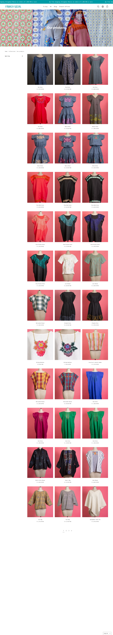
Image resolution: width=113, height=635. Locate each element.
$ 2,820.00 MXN (95, 482)
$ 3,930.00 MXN (40, 482)
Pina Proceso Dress (40, 244)
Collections (12, 51)
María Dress (67, 126)
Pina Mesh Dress (40, 205)
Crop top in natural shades (95, 362)
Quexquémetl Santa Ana (95, 519)
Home (6, 51)
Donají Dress (95, 126)
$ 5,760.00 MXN (67, 128)
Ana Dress (95, 87)
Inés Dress (95, 401)
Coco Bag (40, 519)
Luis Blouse (67, 283)
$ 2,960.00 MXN (67, 285)
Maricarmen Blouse (40, 323)
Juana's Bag (67, 480)
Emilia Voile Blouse (40, 480)
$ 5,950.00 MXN (40, 325)
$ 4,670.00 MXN (95, 521)
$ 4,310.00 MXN (40, 521)
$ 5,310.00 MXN (40, 89)
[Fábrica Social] (13, 6)
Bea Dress (40, 87)
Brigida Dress (67, 323)
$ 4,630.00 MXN (40, 207)
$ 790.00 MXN (40, 364)
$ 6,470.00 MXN (67, 325)
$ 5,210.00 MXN (95, 364)
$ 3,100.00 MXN (95, 403)
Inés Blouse (95, 480)
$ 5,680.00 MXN (95, 89)
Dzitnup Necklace (40, 362)
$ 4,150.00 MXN (40, 246)
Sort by (7, 56)
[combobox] (107, 633)
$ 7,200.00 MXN (95, 128)
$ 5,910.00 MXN (67, 482)
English (106, 633)
